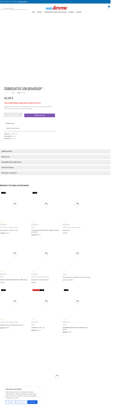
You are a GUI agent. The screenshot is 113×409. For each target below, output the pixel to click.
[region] (21, 396)
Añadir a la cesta (39, 115)
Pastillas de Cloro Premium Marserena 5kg (11, 325)
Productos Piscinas (4, 227)
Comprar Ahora (22, 1)
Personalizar (10, 402)
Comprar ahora (9, 123)
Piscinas (14, 138)
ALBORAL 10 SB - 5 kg (38, 327)
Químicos (11, 227)
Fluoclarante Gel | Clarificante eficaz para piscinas (76, 277)
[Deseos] (12, 128)
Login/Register (104, 8)
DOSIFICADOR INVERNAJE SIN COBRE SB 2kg (14, 279)
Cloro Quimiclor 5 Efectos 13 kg (9, 230)
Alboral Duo (66, 230)
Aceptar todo (32, 402)
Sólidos (14, 136)
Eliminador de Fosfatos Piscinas (40, 279)
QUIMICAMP (13, 134)
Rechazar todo (21, 402)
